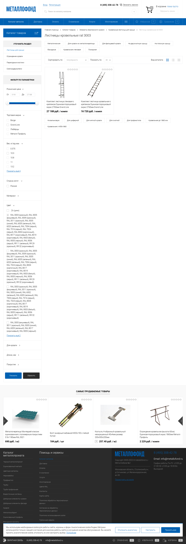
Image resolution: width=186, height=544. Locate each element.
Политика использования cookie (52, 515)
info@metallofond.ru (172, 458)
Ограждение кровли (15, 56)
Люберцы (14, 129)
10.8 (12, 158)
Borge (13, 120)
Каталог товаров (16, 33)
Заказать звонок (130, 5)
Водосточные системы (12, 494)
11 (11, 162)
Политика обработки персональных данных (53, 501)
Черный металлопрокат (13, 462)
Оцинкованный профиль (13, 517)
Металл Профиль (18, 134)
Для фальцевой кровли (111, 44)
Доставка (38, 22)
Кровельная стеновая (72, 50)
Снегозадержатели (14, 69)
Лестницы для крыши (15, 50)
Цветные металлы (10, 471)
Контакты (43, 491)
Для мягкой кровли (94, 120)
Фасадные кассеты (11, 522)
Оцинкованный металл (12, 466)
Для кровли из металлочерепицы (81, 44)
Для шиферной (73, 120)
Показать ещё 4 (14, 171)
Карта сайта (44, 496)
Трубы (5, 485)
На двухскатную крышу (137, 44)
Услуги (92, 22)
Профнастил (8, 480)
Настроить (150, 530)
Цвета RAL (43, 487)
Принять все (170, 530)
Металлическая (54, 44)
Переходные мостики (15, 63)
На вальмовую (54, 120)
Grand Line (15, 125)
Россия (13, 186)
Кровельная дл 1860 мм (158, 120)
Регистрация (54, 5)
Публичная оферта (46, 520)
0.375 (12, 149)
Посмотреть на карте (124, 480)
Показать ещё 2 (14, 335)
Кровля (6, 508)
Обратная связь (15, 540)
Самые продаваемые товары (93, 391)
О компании (74, 22)
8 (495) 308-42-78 (109, 5)
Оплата (55, 22)
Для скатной (114, 120)
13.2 (12, 167)
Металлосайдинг (10, 513)
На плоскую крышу (162, 44)
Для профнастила (134, 120)
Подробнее (71, 533)
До (23, 94)
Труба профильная (10, 489)
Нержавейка (8, 476)
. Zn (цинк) (14, 210)
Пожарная (92, 50)
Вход (45, 5)
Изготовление (111, 22)
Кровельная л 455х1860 (57, 126)
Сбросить (31, 376)
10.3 (12, 153)
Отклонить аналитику (127, 530)
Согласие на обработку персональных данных (48, 509)
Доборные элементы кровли (14, 499)
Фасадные (52, 50)
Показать (13, 376)
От (8, 94)
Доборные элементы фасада (15, 503)
